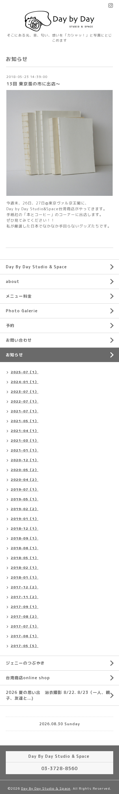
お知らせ (14, 354)
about (12, 281)
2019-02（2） (24, 508)
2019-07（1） (24, 489)
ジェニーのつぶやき (25, 663)
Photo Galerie (22, 310)
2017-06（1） (24, 636)
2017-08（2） (24, 616)
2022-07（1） (24, 401)
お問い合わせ (19, 340)
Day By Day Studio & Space (36, 266)
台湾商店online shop (28, 677)
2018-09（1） (24, 538)
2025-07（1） (24, 372)
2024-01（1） (24, 381)
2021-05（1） (24, 420)
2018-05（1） (24, 557)
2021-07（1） (24, 411)
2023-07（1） (24, 391)
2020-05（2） (24, 469)
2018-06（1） (24, 548)
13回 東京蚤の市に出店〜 (33, 84)
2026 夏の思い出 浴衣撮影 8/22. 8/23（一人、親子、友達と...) (58, 695)
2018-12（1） (24, 528)
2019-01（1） (24, 518)
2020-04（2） (24, 479)
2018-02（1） (24, 567)
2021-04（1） (24, 430)
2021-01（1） (24, 450)
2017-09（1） (24, 606)
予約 (10, 325)
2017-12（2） (24, 587)
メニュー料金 (19, 296)
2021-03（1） (24, 440)
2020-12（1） (24, 460)
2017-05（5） (24, 645)
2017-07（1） (24, 626)
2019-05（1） (24, 499)
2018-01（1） (24, 577)
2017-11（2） (24, 596)
